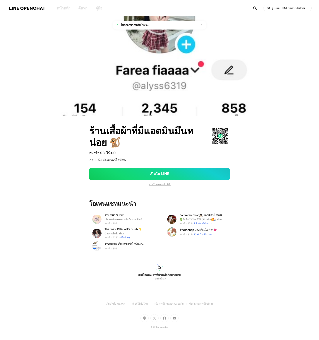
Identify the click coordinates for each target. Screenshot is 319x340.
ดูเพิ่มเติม (159, 278)
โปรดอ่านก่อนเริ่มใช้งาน (135, 25)
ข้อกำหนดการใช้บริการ (201, 303)
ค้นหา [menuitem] (83, 8)
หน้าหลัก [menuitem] (63, 8)
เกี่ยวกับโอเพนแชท (118, 303)
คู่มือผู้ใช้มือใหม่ (142, 303)
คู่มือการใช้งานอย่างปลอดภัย (171, 303)
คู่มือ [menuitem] (98, 8)
